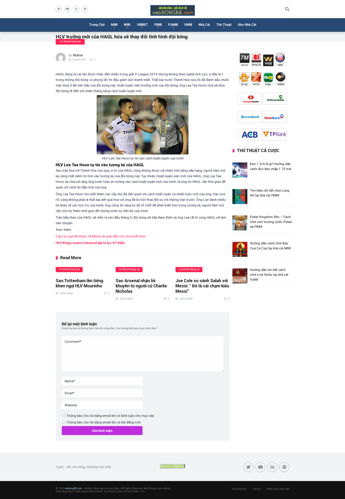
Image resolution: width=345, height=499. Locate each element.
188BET (142, 25)
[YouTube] (67, 9)
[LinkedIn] (76, 9)
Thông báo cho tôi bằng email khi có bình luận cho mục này (110, 416)
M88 (114, 25)
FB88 (158, 25)
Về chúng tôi (239, 488)
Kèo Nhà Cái (247, 25)
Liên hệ (256, 488)
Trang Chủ (97, 25)
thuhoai (78, 55)
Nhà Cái (204, 25)
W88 (127, 25)
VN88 (188, 25)
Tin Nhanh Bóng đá (70, 41)
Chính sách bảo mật (278, 488)
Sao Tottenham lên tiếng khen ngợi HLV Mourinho (79, 283)
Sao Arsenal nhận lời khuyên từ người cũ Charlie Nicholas (141, 286)
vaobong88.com (73, 488)
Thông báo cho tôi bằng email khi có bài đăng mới (103, 422)
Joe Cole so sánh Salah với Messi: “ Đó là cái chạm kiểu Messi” (202, 286)
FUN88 (173, 25)
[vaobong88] (172, 10)
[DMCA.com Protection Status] (172, 467)
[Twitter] (59, 9)
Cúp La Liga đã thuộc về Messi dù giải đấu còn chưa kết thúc (101, 236)
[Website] (85, 9)
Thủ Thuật (224, 25)
